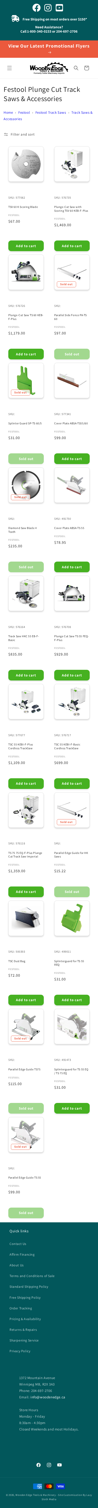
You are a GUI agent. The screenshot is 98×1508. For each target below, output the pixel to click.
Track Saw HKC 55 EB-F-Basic (23, 638)
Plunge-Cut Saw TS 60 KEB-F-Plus (26, 317)
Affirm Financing (22, 1254)
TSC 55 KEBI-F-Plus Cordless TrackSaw (20, 746)
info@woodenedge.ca (47, 1397)
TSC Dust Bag (16, 961)
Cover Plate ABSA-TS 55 (69, 528)
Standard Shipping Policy (29, 1286)
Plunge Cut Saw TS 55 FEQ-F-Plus (71, 638)
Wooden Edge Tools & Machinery (35, 1495)
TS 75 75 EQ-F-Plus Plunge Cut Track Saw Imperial (25, 854)
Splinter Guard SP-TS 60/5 (25, 423)
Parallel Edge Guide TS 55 (24, 1177)
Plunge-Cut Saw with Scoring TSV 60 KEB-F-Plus (71, 208)
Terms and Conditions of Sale (32, 1276)
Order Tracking (21, 1308)
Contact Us (18, 1244)
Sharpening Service (24, 1340)
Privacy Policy (20, 1351)
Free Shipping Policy (25, 1297)
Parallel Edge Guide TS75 (24, 1069)
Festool (24, 112)
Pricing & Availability (25, 1319)
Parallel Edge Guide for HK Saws (71, 854)
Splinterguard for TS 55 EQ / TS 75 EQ (71, 1071)
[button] (9, 68)
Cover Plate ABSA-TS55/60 (71, 423)
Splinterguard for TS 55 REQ (69, 963)
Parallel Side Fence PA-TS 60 (70, 317)
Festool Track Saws (50, 112)
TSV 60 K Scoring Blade (23, 207)
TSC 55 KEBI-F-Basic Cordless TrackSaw (67, 746)
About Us (17, 1265)
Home (8, 112)
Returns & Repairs (23, 1329)
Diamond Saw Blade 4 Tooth (22, 530)
